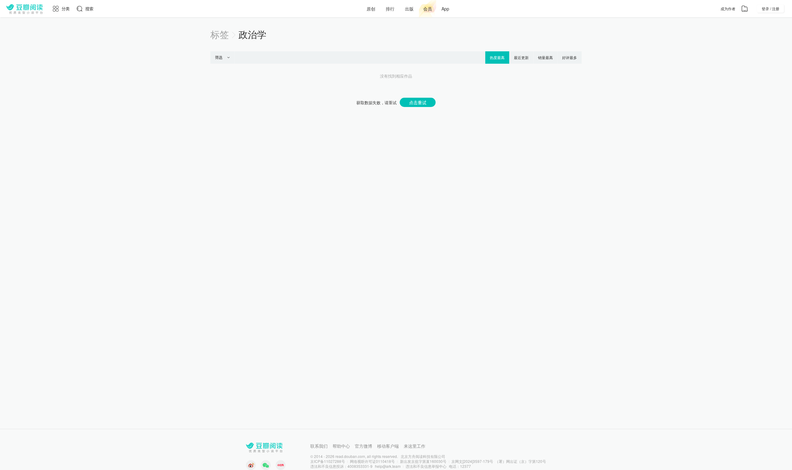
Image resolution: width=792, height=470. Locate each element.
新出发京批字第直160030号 (423, 461)
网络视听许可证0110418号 (372, 461)
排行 (390, 9)
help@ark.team (388, 466)
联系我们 (319, 446)
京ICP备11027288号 (327, 461)
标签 (219, 34)
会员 (427, 9)
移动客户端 (388, 446)
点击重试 (417, 102)
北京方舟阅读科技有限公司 (423, 456)
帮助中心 (341, 446)
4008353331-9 (359, 466)
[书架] (744, 8)
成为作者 (728, 8)
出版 (409, 9)
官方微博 (363, 446)
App (445, 9)
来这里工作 (414, 446)
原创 (371, 9)
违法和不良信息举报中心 (426, 466)
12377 (465, 466)
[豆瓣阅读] (24, 8)
